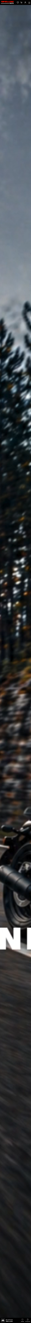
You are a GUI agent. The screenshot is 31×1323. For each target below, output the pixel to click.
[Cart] (21, 2)
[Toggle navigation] (29, 2)
